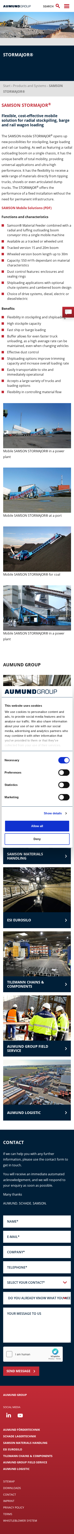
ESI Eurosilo (12, 1449)
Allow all (37, 826)
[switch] (63, 772)
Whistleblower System (20, 1520)
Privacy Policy (13, 1507)
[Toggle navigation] (66, 6)
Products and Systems (29, 86)
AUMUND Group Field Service (25, 1462)
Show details (53, 813)
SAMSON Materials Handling (25, 1443)
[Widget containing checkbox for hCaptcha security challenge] (33, 1354)
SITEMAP (9, 1481)
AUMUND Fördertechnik (21, 1430)
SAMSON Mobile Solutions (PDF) (27, 208)
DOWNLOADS (12, 1488)
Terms (7, 1514)
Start (6, 86)
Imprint (8, 1501)
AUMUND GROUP (15, 1395)
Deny (37, 839)
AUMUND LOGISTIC (16, 1469)
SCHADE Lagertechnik (19, 1436)
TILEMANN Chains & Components (27, 1456)
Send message (18, 1371)
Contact (9, 1494)
